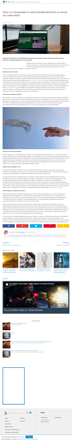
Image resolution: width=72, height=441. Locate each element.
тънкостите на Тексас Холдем (37, 80)
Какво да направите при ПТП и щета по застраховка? (27, 269)
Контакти (22, 421)
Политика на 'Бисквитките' (12, 432)
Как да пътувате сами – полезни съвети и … (12, 245)
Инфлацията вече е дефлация (62, 245)
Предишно (6, 242)
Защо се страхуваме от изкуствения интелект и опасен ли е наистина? (28, 2)
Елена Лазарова (21, 232)
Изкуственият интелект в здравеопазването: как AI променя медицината (61, 270)
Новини (7, 421)
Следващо (66, 242)
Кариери (22, 418)
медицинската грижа (57, 187)
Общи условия (20, 439)
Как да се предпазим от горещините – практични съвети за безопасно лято (9, 270)
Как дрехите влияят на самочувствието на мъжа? (43, 269)
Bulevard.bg (44, 417)
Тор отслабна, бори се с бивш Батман (23, 310)
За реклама (8, 423)
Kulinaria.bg (58, 417)
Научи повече (21, 437)
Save (50, 224)
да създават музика (12, 87)
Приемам (29, 437)
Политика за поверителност (31, 439)
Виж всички (45, 421)
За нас (6, 418)
